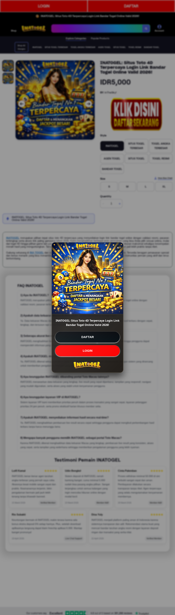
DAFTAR (87, 337)
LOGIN (87, 350)
